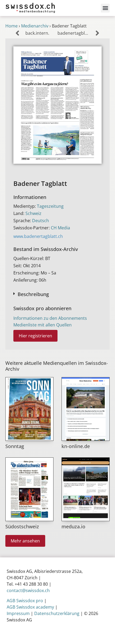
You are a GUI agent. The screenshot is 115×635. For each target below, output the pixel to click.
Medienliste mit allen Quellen (42, 325)
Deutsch (40, 220)
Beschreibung (33, 294)
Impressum (18, 613)
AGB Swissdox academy (30, 607)
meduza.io (73, 526)
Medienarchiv (34, 26)
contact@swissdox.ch (28, 590)
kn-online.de (76, 446)
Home (11, 26)
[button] (105, 8)
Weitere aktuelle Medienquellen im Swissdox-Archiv (56, 366)
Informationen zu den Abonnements (50, 318)
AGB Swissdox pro (25, 601)
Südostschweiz (22, 526)
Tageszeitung (50, 206)
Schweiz (33, 213)
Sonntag (14, 446)
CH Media (60, 228)
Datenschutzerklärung (56, 613)
